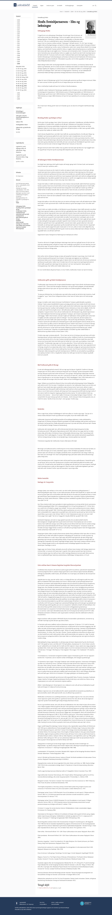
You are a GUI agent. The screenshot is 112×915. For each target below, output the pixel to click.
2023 (18, 26)
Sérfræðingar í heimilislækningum (21, 112)
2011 (18, 50)
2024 (18, 24)
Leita (95, 5)
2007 (18, 57)
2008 (18, 55)
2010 (18, 52)
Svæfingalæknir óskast (22, 124)
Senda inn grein (50, 5)
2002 (18, 95)
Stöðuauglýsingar (69, 5)
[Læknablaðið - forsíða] (22, 3)
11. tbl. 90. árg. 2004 (21, 71)
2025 (18, 22)
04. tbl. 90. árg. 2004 (21, 83)
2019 (18, 34)
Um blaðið (59, 5)
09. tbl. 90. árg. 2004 (21, 75)
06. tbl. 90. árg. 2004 (21, 79)
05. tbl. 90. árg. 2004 (21, 81)
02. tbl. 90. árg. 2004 (21, 88)
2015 (18, 42)
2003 (18, 93)
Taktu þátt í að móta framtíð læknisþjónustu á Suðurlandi (22, 117)
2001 (18, 97)
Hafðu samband (59, 902)
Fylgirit (41, 5)
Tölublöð (66, 11)
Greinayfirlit (79, 5)
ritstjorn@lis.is (43, 904)
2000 (18, 99)
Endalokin (18, 220)
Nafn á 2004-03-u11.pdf (46, 888)
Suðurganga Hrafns (21, 206)
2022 (18, 28)
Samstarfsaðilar (55, 904)
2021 (18, 30)
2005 (18, 61)
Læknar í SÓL (19, 122)
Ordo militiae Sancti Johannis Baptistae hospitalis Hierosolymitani (23, 227)
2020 (18, 32)
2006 (18, 59)
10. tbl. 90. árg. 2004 (21, 73)
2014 (18, 44)
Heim (61, 11)
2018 (18, 36)
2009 (18, 54)
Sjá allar (18, 132)
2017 (18, 38)
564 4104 (42, 902)
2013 (18, 46)
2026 (18, 20)
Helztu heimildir (20, 222)
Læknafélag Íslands (85, 903)
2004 (72, 11)
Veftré (52, 902)
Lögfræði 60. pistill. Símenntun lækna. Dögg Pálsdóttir (22, 157)
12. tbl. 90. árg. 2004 (21, 68)
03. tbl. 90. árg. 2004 (80, 11)
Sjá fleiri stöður (20, 161)
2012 (18, 48)
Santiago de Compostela (22, 224)
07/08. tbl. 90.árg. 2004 (22, 77)
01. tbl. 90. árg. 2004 (21, 90)
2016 (18, 40)
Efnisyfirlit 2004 (20, 66)
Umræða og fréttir (92, 11)
